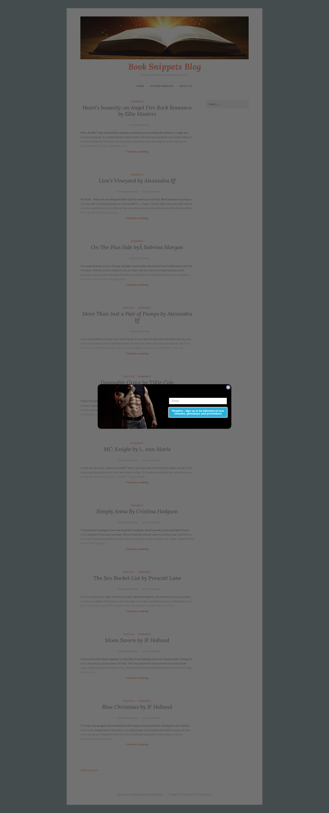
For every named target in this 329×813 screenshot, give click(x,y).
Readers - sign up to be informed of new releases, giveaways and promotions (198, 412)
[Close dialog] (228, 387)
